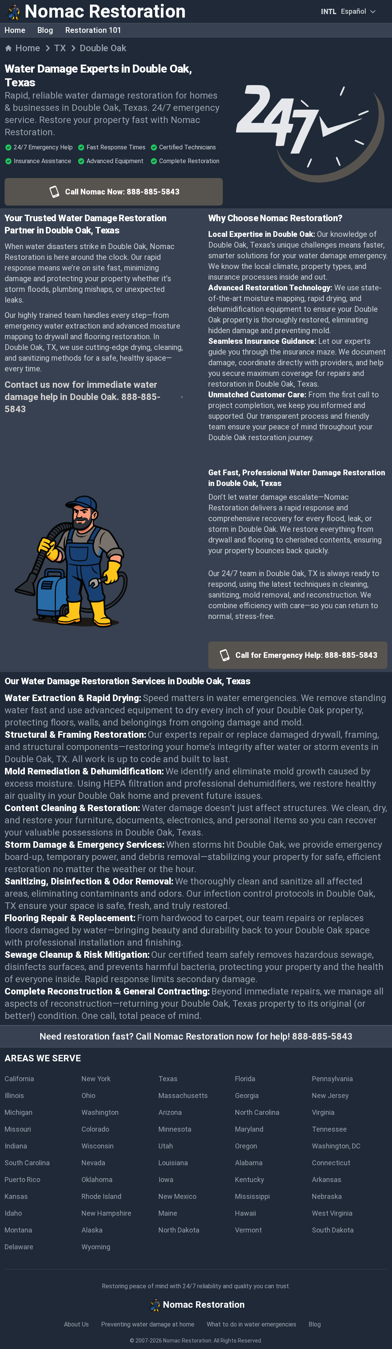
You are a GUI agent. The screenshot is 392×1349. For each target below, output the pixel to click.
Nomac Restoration (187, 1341)
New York (96, 1079)
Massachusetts (183, 1096)
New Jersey (330, 1096)
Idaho (13, 1213)
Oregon (246, 1146)
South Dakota (333, 1230)
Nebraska (327, 1196)
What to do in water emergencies (251, 1324)
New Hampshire (106, 1213)
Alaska (92, 1230)
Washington (100, 1112)
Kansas (16, 1196)
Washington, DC (336, 1146)
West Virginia (332, 1213)
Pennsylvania (332, 1079)
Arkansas (326, 1180)
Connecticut (331, 1163)
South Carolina (27, 1163)
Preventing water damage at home (147, 1324)
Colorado (95, 1129)
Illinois (14, 1096)
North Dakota (178, 1230)
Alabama (249, 1163)
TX (60, 48)
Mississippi (252, 1196)
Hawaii (245, 1213)
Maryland (249, 1129)
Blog (45, 30)
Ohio (88, 1096)
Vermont (248, 1230)
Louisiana (173, 1163)
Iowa (165, 1180)
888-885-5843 (322, 1036)
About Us (76, 1324)
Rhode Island (101, 1196)
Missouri (18, 1129)
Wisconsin (98, 1146)
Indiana (16, 1146)
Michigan (19, 1112)
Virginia (323, 1112)
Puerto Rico (22, 1180)
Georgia (247, 1096)
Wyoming (96, 1247)
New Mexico (177, 1196)
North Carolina (257, 1112)
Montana (18, 1230)
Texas (168, 1079)
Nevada (93, 1163)
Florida (245, 1079)
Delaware (19, 1247)
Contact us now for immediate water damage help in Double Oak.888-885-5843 (82, 397)
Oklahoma (97, 1180)
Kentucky (249, 1180)
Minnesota (174, 1129)
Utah (165, 1146)
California (19, 1079)
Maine (167, 1213)
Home (15, 30)
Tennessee (329, 1129)
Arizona (170, 1112)
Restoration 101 (93, 30)
